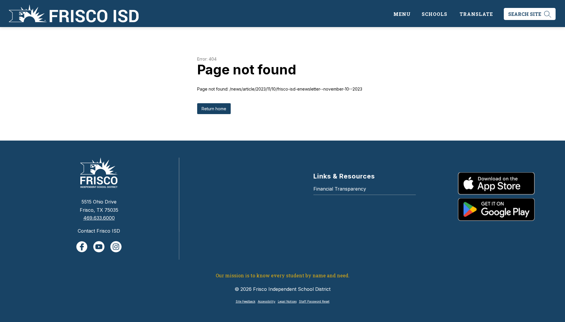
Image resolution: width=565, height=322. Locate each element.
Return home (214, 108)
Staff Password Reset (314, 301)
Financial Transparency (339, 189)
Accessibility (266, 301)
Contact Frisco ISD (99, 231)
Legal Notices (287, 301)
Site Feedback (245, 301)
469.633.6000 (99, 218)
